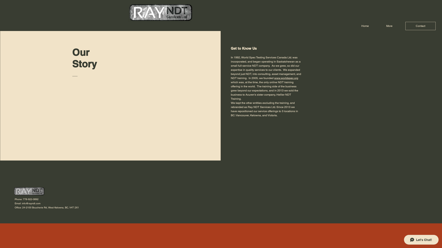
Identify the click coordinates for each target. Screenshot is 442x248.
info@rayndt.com (31, 203)
